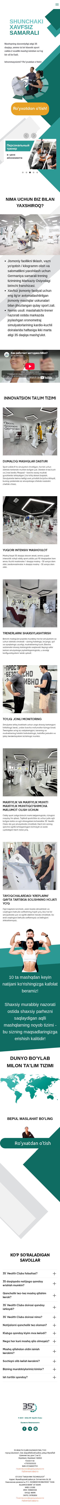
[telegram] (30, 1430)
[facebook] (24, 1430)
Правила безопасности (30, 1423)
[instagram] (35, 1430)
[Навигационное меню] (57, 5)
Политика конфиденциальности (30, 1469)
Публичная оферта (30, 1471)
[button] (30, 108)
